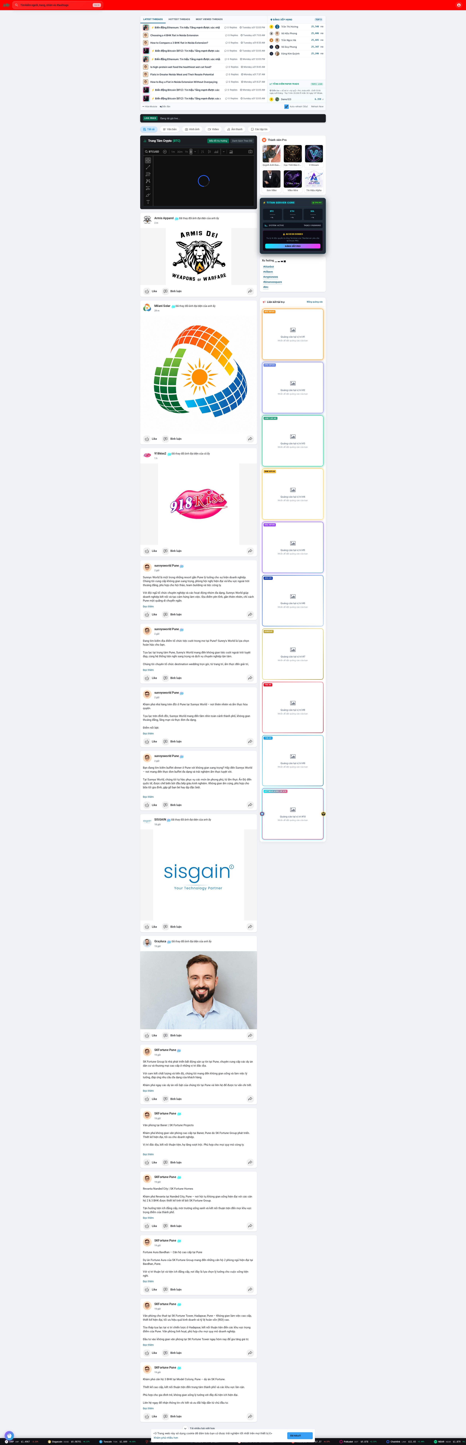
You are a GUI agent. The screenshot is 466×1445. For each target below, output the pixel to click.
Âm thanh (236, 129)
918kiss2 (160, 453)
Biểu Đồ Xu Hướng (218, 141)
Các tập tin (260, 129)
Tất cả (151, 129)
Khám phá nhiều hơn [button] (166, 1437)
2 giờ (156, 570)
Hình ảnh (194, 129)
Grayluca (160, 941)
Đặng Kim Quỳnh (290, 53)
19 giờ (157, 946)
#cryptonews (270, 276)
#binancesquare (272, 281)
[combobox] (57, 5)
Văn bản (172, 129)
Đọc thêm (148, 606)
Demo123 (286, 99)
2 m (156, 223)
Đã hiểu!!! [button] (295, 1435)
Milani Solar (162, 306)
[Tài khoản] (458, 5)
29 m (156, 310)
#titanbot (268, 266)
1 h (155, 458)
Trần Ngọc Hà (288, 40)
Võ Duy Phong (289, 47)
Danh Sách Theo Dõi (242, 141)
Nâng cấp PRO (293, 246)
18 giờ (157, 824)
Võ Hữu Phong (289, 33)
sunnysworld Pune (166, 565)
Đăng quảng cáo (315, 302)
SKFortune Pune (165, 1050)
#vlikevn (268, 271)
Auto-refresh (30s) (299, 106)
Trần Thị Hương (289, 26)
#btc (265, 287)
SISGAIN (160, 819)
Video (215, 129)
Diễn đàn (166, 106)
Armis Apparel (164, 218)
